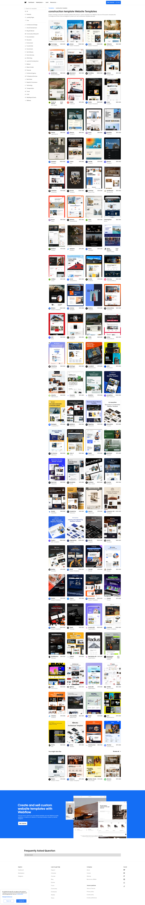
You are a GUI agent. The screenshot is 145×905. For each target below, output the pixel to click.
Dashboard (31, 2)
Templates (51, 8)
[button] (40, 2)
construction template (61, 8)
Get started (113, 2)
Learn (47, 2)
